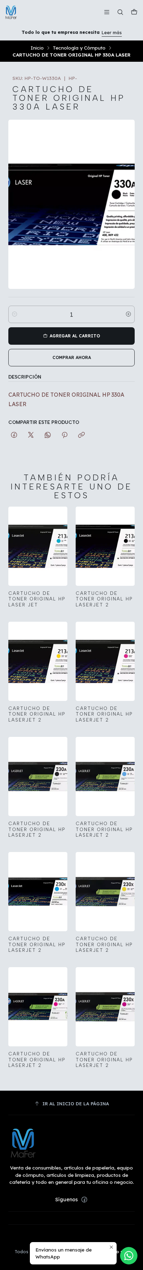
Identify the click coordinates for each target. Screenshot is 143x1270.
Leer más (112, 32)
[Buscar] (120, 12)
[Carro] (134, 12)
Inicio (37, 47)
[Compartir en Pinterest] (64, 435)
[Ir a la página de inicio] (11, 12)
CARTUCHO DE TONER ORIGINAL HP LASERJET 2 (104, 599)
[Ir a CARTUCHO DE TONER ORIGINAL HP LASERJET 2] (105, 546)
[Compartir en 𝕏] (31, 435)
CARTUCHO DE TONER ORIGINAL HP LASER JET (37, 599)
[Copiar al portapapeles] (81, 435)
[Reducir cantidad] (14, 314)
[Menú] (106, 12)
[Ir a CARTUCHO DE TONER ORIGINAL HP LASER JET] (37, 546)
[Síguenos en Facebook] (84, 1199)
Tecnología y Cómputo (79, 47)
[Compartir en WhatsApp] (47, 435)
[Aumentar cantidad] (128, 314)
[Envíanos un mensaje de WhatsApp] (128, 1255)
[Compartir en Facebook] (14, 435)
